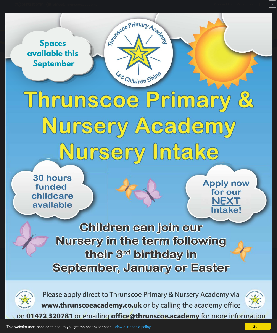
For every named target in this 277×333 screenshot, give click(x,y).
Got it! (258, 326)
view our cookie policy (133, 326)
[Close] (272, 4)
